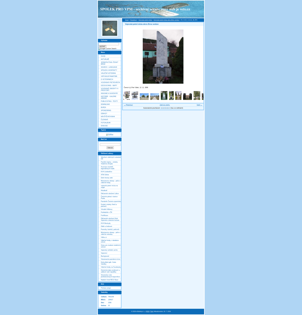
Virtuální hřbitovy (106, 209)
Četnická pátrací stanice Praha (109, 197)
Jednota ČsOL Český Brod (109, 63)
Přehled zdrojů (106, 288)
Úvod (103, 56)
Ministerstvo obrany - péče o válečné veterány (110, 233)
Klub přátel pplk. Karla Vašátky (108, 263)
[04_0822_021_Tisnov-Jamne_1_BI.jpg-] (164, 99)
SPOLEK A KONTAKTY (109, 70)
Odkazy (104, 113)
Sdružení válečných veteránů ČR (111, 158)
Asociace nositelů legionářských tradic (108, 167)
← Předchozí (128, 105)
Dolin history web (107, 178)
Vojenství (104, 253)
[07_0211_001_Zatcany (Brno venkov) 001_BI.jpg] (197, 99)
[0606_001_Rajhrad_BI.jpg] (178, 99)
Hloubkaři (104, 190)
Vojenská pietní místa (145, 20)
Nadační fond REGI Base (109, 280)
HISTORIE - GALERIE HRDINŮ (108, 97)
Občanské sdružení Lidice (110, 193)
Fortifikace (104, 215)
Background (105, 256)
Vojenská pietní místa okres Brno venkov (166, 20)
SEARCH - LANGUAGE (109, 67)
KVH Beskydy (106, 223)
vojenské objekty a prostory (109, 89)
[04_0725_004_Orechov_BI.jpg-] (154, 99)
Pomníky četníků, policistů (110, 229)
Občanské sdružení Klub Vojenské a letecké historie (110, 219)
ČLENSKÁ (104, 119)
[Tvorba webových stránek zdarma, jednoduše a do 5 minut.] (145, 311)
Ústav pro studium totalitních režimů (111, 246)
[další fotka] (199, 57)
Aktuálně (105, 59)
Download (105, 104)
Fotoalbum (105, 123)
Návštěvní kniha (108, 116)
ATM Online (105, 175)
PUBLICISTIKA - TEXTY (109, 101)
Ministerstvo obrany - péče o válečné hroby (110, 181)
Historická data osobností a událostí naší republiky (110, 271)
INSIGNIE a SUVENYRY (109, 93)
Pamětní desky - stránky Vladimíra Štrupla (109, 163)
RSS (147, 311)
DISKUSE (104, 126)
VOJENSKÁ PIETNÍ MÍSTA (110, 82)
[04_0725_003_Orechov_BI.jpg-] (144, 99)
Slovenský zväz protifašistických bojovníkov (110, 276)
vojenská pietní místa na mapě (109, 186)
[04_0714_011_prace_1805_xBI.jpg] (135, 99)
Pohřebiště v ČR (106, 212)
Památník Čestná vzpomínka (111, 201)
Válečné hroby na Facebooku (111, 267)
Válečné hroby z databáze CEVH (110, 241)
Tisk (151, 311)
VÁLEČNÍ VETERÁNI (108, 73)
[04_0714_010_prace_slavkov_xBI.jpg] (126, 99)
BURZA (103, 107)
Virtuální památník (109, 76)
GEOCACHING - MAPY (109, 85)
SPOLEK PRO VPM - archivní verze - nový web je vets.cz (145, 9)
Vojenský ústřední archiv (109, 250)
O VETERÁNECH (107, 79)
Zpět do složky (165, 105)
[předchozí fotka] (126, 57)
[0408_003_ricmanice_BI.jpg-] (171, 99)
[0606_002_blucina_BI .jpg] (187, 99)
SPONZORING (106, 110)
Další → (199, 105)
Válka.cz (104, 237)
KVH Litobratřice (106, 172)
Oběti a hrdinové (106, 226)
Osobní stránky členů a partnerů (109, 205)
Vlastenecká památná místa (110, 259)
